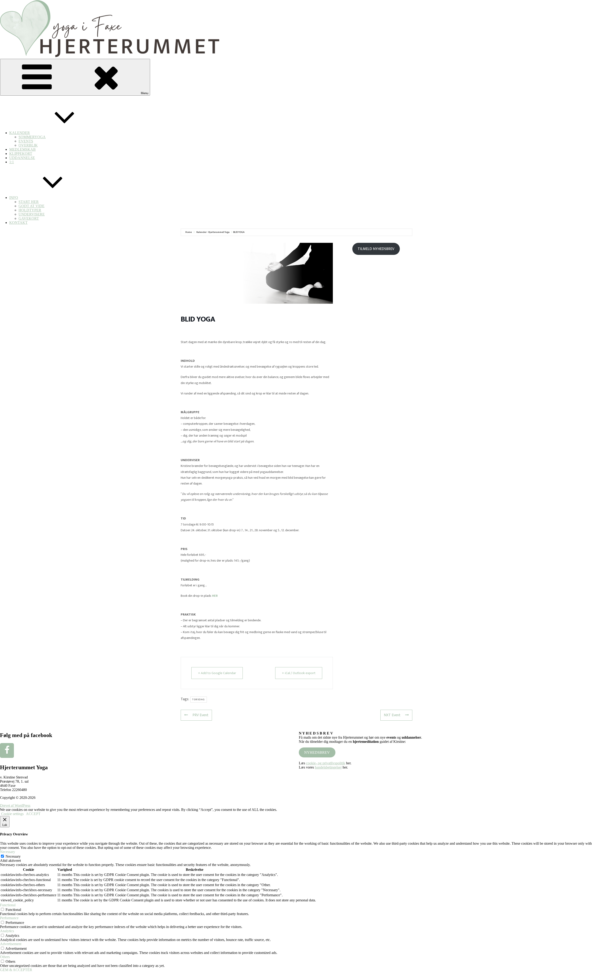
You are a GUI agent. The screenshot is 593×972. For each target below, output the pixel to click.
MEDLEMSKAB (22, 149)
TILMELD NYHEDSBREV (376, 249)
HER (215, 595)
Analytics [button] (7, 931)
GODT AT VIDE (31, 206)
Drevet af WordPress (15, 805)
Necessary (13, 856)
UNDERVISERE (32, 214)
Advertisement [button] (10, 944)
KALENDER (19, 133)
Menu (144, 93)
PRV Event (200, 715)
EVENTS (26, 141)
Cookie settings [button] (12, 814)
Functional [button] (8, 905)
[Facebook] (7, 750)
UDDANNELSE (22, 158)
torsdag (198, 699)
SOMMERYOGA (32, 137)
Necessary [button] (7, 852)
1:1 (11, 162)
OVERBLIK (28, 145)
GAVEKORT (29, 218)
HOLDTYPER (30, 210)
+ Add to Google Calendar (217, 673)
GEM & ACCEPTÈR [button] (16, 970)
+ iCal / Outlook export (298, 673)
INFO (13, 198)
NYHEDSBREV (317, 752)
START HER (29, 202)
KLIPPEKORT (20, 154)
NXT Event (392, 715)
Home (188, 232)
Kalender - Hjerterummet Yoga (213, 232)
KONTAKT (18, 223)
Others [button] (5, 957)
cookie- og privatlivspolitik (325, 763)
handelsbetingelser (328, 767)
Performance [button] (9, 918)
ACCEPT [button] (33, 814)
